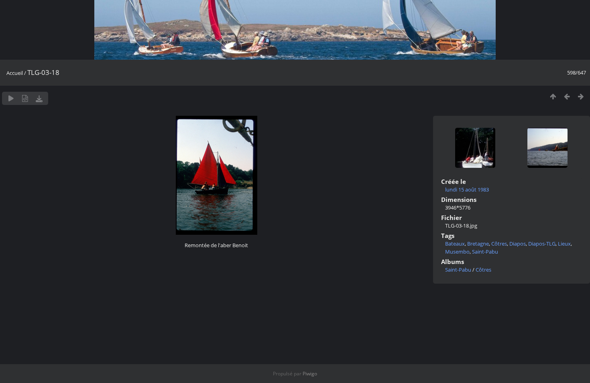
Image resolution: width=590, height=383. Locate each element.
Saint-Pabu (485, 251)
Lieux (564, 243)
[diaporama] (11, 98)
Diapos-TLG (541, 243)
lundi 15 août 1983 (467, 189)
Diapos (517, 243)
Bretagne (478, 243)
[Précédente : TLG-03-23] (567, 96)
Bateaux (455, 243)
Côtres (499, 243)
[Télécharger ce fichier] (39, 98)
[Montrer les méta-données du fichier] (25, 98)
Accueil (14, 73)
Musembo (457, 251)
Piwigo (310, 373)
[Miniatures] (553, 96)
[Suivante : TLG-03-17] (581, 96)
